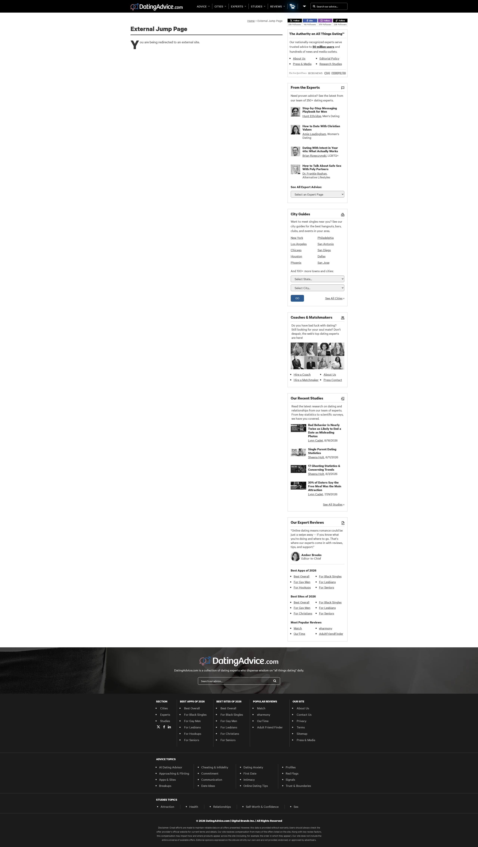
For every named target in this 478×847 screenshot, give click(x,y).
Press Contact (333, 380)
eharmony (325, 628)
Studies (256, 6)
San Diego (324, 250)
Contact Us (304, 714)
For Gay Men (302, 582)
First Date (249, 773)
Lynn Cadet (315, 440)
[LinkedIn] (169, 727)
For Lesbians (327, 582)
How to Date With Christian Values (321, 127)
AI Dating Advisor (170, 767)
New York (297, 238)
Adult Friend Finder (270, 727)
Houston (296, 256)
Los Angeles (299, 244)
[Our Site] (304, 6)
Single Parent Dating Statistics (322, 451)
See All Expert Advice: (306, 187)
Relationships (222, 806)
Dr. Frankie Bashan (314, 173)
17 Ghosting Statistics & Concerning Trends (324, 468)
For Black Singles (330, 576)
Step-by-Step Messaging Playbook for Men (319, 110)
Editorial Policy (329, 58)
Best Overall (301, 576)
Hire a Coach (302, 374)
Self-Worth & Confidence (262, 806)
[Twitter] (158, 727)
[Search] (275, 681)
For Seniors (326, 587)
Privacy (301, 721)
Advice (202, 6)
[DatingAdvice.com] (157, 7)
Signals (290, 779)
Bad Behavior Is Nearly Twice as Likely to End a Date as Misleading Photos (324, 430)
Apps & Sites (167, 779)
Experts (237, 6)
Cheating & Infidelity (214, 767)
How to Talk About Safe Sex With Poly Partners (321, 167)
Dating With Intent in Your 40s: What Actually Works (320, 149)
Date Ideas (208, 785)
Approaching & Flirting (174, 773)
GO (297, 298)
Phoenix (296, 262)
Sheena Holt (316, 457)
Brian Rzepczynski (314, 155)
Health (193, 806)
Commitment (209, 773)
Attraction (167, 806)
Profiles (291, 767)
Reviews (276, 6)
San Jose (323, 262)
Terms (301, 727)
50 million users (323, 47)
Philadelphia (326, 238)
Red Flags (292, 773)
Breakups (165, 785)
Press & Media (302, 64)
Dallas (321, 256)
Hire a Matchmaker (306, 380)
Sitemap (302, 733)
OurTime (299, 633)
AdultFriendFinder (331, 633)
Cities (219, 6)
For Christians (303, 613)
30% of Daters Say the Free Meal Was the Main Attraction (324, 486)
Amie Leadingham (314, 134)
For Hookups (302, 587)
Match (298, 628)
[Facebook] (164, 727)
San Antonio (326, 244)
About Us (299, 58)
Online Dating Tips (255, 785)
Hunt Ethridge (311, 116)
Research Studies (330, 64)
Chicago (296, 250)
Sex (296, 806)
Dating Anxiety (253, 767)
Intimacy (249, 779)
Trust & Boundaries (298, 785)
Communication (211, 779)
